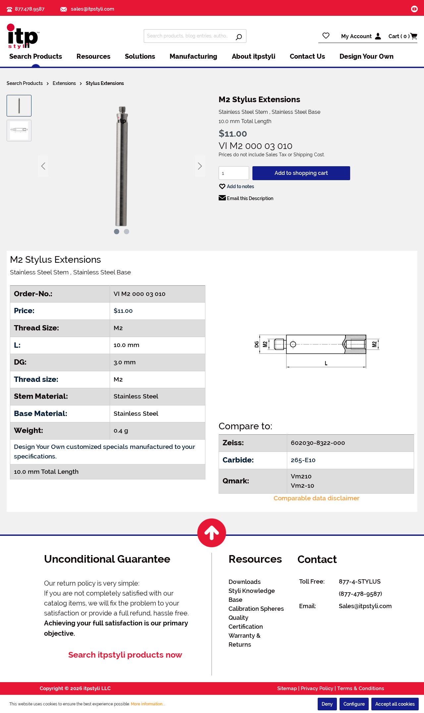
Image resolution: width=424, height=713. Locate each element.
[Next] (200, 166)
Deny (327, 704)
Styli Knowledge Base (252, 595)
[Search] (238, 36)
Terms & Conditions (360, 688)
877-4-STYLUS (360, 581)
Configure (354, 704)
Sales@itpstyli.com (365, 606)
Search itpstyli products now (125, 655)
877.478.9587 (29, 9)
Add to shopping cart (301, 173)
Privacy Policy (317, 688)
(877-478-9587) (360, 593)
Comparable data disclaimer (316, 498)
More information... (148, 704)
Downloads (245, 581)
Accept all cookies (395, 704)
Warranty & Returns (245, 640)
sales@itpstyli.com (92, 9)
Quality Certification (246, 622)
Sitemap (287, 688)
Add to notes (240, 186)
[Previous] (43, 166)
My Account (356, 36)
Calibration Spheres (256, 608)
